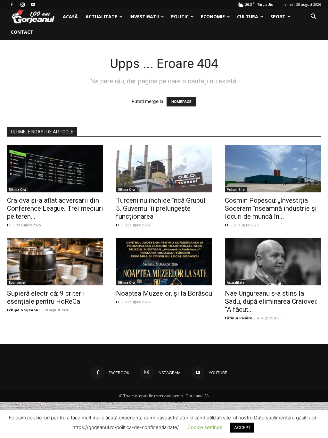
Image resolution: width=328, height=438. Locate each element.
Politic (180, 16)
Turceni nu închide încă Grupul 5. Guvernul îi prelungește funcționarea (160, 208)
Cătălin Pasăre (238, 318)
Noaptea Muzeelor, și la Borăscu (164, 293)
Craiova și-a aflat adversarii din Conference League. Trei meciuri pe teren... (55, 208)
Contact (22, 32)
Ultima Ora (17, 189)
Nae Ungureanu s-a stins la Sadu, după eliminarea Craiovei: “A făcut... (271, 301)
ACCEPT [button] (242, 427)
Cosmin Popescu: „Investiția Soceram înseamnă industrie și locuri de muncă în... (271, 208)
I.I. (9, 225)
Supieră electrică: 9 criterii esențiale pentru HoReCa (46, 297)
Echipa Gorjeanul (23, 309)
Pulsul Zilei (236, 189)
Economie (213, 16)
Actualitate (101, 16)
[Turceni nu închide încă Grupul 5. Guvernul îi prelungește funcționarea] (164, 168)
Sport (277, 16)
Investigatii (144, 16)
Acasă (70, 16)
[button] (313, 17)
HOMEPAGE (181, 101)
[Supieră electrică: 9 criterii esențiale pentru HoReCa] (55, 261)
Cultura (247, 16)
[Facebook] (12, 4)
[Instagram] (22, 4)
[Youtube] (33, 4)
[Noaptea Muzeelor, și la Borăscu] (164, 261)
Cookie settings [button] (204, 427)
